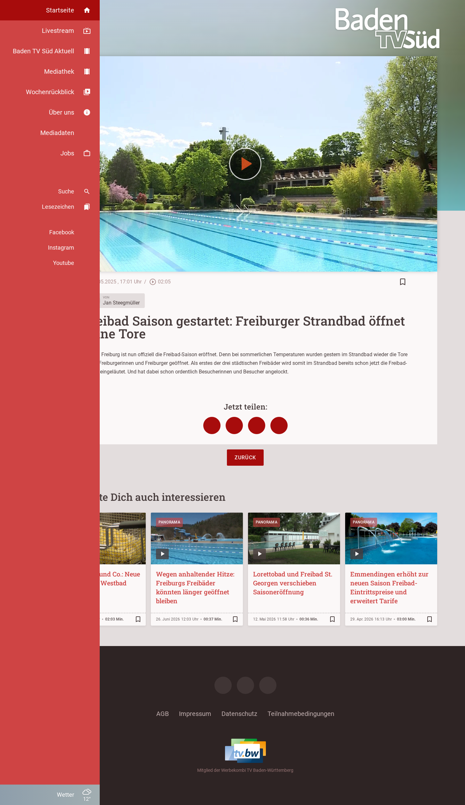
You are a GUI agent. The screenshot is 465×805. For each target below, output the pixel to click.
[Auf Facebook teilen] (212, 425)
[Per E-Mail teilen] (279, 425)
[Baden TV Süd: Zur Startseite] (387, 28)
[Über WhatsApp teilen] (256, 425)
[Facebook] (223, 685)
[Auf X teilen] (234, 425)
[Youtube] (267, 685)
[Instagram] (245, 685)
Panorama (169, 522)
